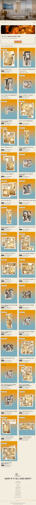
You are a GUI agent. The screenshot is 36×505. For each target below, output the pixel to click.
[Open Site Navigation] (1, 1)
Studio (5, 22)
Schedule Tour (32, 1)
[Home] (18, 1)
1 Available (21, 49)
